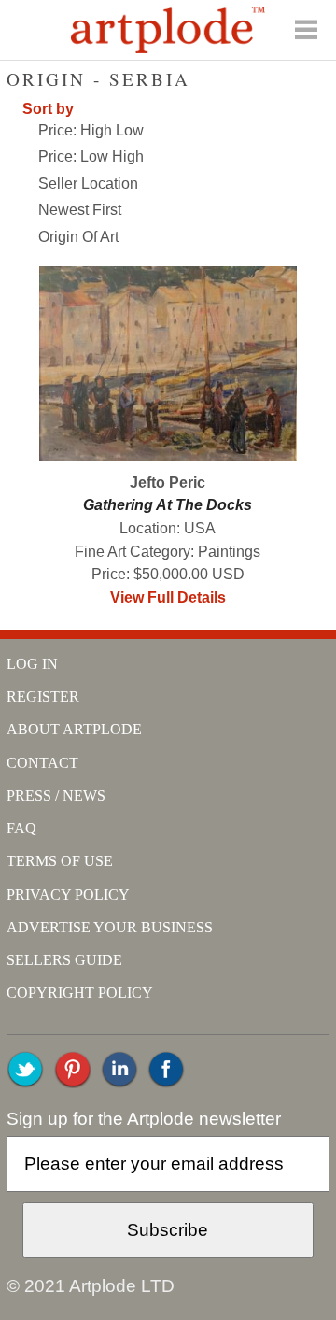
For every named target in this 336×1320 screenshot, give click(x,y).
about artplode (74, 729)
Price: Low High (91, 156)
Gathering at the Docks (167, 505)
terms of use (60, 861)
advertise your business (110, 927)
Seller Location (88, 184)
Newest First (79, 210)
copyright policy (80, 993)
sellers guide (64, 960)
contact (42, 763)
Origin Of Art (78, 237)
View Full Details (168, 597)
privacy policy (68, 894)
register (43, 696)
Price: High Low (91, 130)
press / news (56, 795)
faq (21, 828)
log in (32, 664)
